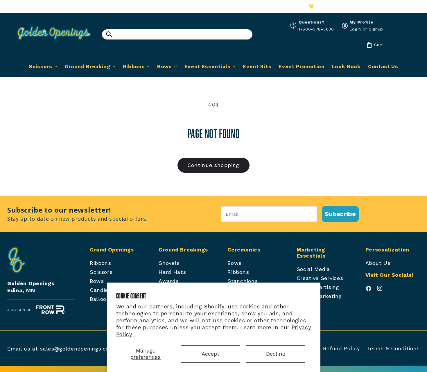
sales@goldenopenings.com (77, 349)
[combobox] (177, 34)
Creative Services (320, 278)
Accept (210, 354)
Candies (100, 290)
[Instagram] (379, 290)
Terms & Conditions (393, 348)
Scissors (101, 272)
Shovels (169, 263)
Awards (169, 281)
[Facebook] (368, 290)
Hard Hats (172, 272)
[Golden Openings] (50, 42)
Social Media (313, 269)
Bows (97, 281)
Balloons (101, 299)
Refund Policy (341, 348)
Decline (275, 354)
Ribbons (100, 263)
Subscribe (340, 214)
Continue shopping (214, 165)
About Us (378, 263)
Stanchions (242, 281)
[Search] (109, 34)
